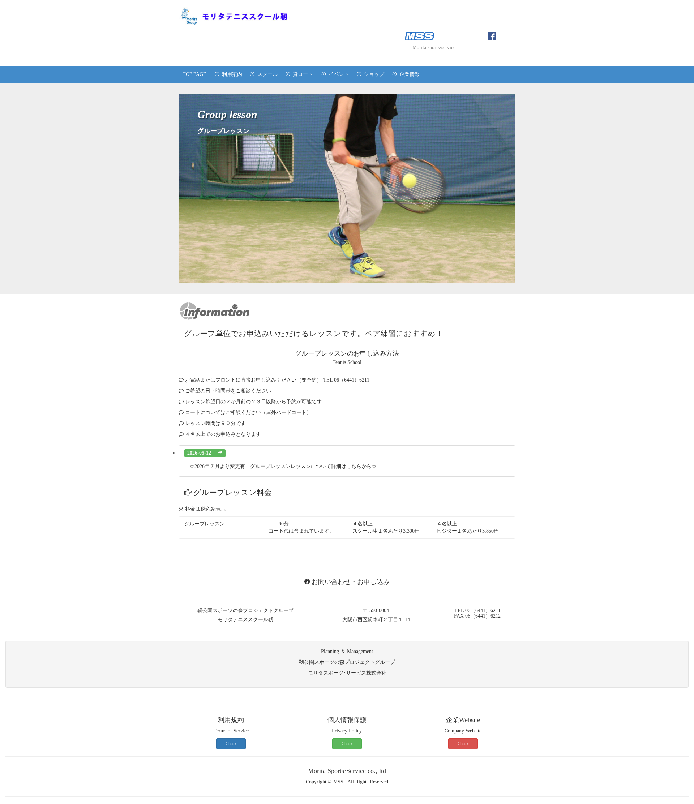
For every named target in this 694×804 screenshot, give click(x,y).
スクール (266, 74)
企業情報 (408, 74)
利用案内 (230, 74)
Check (231, 743)
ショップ (372, 74)
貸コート (301, 74)
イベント (337, 74)
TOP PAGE (194, 74)
